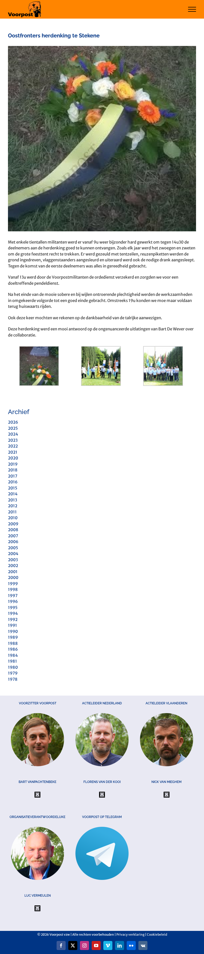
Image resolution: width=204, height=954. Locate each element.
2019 (13, 464)
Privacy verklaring (130, 934)
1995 (13, 607)
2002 (13, 565)
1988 (13, 643)
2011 (12, 511)
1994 (13, 613)
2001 (13, 571)
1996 (13, 601)
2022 (13, 446)
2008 (13, 529)
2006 (13, 541)
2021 (12, 452)
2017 (12, 476)
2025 (13, 428)
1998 (13, 589)
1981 (12, 661)
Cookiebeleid (157, 934)
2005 (13, 547)
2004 (13, 553)
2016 (13, 481)
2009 (13, 523)
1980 (13, 667)
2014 (13, 493)
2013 (12, 499)
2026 (13, 422)
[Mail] (37, 795)
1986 (13, 649)
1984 (13, 655)
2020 (13, 458)
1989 (13, 637)
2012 (12, 505)
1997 (13, 595)
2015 (12, 488)
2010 (13, 517)
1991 (12, 625)
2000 (13, 577)
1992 (13, 619)
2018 (13, 469)
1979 (13, 673)
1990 (13, 631)
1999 (13, 583)
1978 (13, 679)
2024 (13, 434)
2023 (13, 440)
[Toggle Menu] (192, 9)
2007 (13, 535)
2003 (13, 559)
